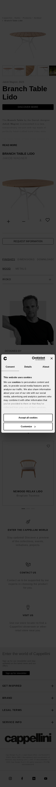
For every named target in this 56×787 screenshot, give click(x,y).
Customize (26, 426)
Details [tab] (28, 366)
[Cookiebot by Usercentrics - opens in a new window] (33, 358)
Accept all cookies (28, 417)
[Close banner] (51, 358)
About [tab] (46, 366)
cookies (16, 382)
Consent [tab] (10, 366)
